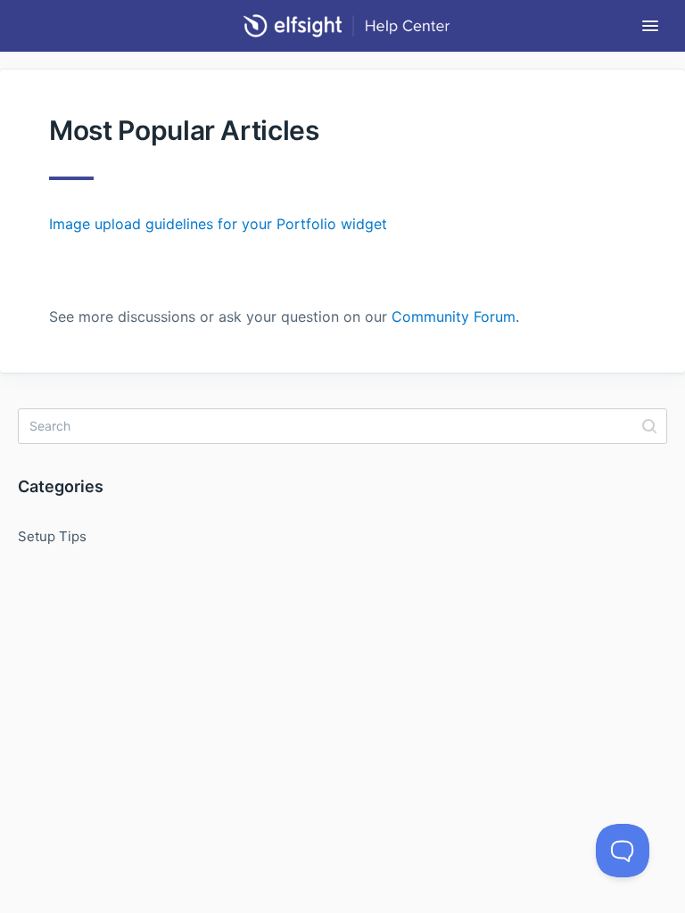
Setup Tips (52, 536)
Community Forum (454, 316)
